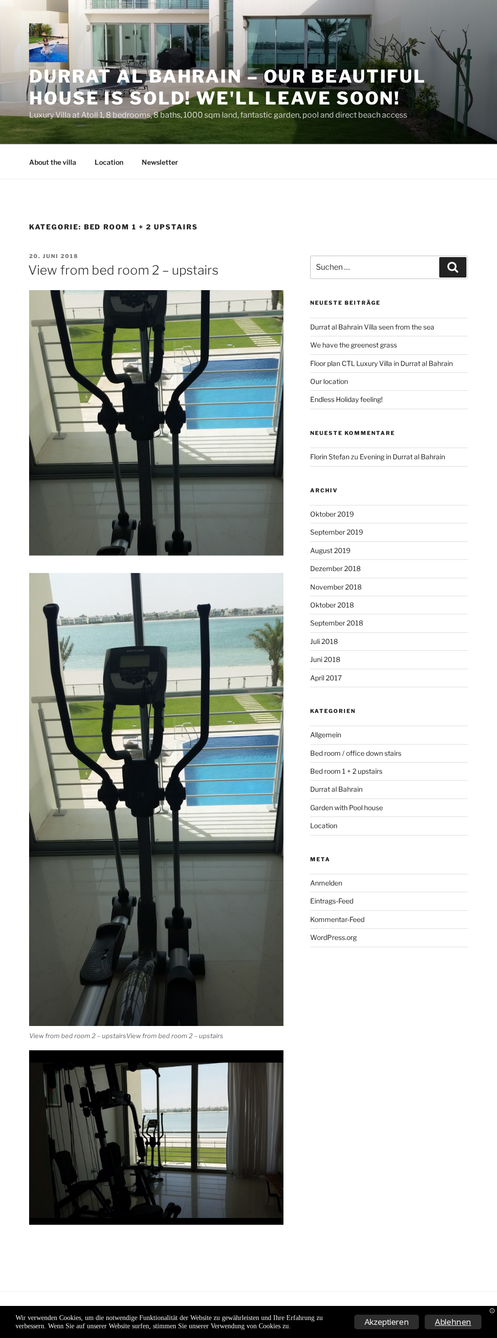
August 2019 (330, 550)
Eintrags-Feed (331, 901)
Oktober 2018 (332, 605)
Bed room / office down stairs (355, 753)
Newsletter (160, 162)
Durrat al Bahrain (336, 789)
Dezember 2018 (335, 568)
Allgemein (325, 734)
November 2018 (336, 587)
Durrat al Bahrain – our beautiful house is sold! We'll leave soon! (227, 87)
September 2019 (336, 532)
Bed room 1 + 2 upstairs (346, 771)
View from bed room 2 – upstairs (123, 270)
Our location (329, 381)
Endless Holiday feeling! (346, 399)
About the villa (52, 162)
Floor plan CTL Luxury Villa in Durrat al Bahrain (381, 363)
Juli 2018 (324, 641)
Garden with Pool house (346, 807)
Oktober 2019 (332, 514)
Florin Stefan (329, 456)
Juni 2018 (325, 659)
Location (109, 162)
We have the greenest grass (353, 345)
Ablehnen (453, 1321)
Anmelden (326, 883)
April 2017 (326, 678)
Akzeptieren (386, 1321)
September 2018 (336, 623)
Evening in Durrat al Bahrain (402, 456)
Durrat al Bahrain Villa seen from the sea (372, 327)
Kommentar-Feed (337, 919)
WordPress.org (333, 937)
